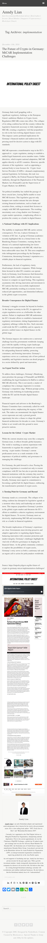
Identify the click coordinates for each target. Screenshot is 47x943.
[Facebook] (11, 883)
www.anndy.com (9, 877)
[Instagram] (14, 883)
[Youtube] (39, 883)
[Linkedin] (8, 883)
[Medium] (27, 883)
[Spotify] (33, 883)
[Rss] (20, 883)
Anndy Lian (12, 11)
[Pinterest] (23, 883)
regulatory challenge (19, 115)
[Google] (36, 883)
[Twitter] (17, 883)
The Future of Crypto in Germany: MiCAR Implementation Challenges (23, 52)
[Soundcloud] (30, 883)
